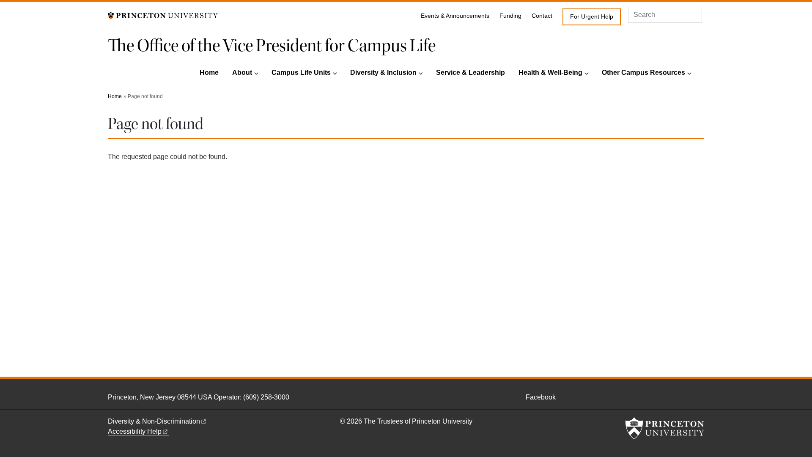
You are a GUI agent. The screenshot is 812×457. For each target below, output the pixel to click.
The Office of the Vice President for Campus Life (272, 46)
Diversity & (154, 421)
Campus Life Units (301, 72)
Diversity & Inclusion (383, 72)
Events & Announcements (455, 16)
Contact (542, 16)
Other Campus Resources (643, 72)
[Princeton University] (163, 15)
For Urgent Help (591, 17)
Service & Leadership (470, 72)
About (242, 72)
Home (209, 72)
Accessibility (135, 431)
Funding (510, 16)
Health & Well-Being (550, 72)
